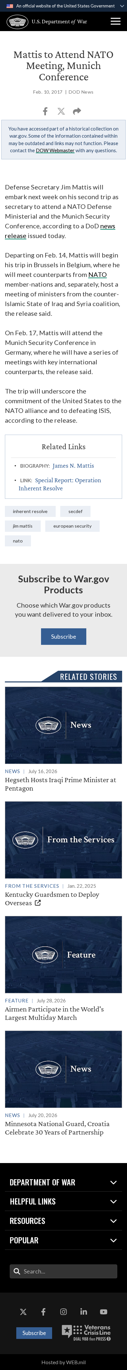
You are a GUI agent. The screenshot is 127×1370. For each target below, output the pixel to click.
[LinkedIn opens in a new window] (84, 1312)
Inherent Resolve (30, 511)
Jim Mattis (23, 526)
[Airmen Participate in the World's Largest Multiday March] (63, 968)
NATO (18, 540)
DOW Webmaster (55, 150)
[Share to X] (61, 113)
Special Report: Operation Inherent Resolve (60, 484)
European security (72, 526)
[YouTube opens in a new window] (103, 1312)
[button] (115, 21)
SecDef (75, 511)
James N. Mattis (73, 465)
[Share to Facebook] (46, 113)
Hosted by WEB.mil (63, 1362)
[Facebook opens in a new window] (43, 1312)
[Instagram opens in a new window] (63, 1312)
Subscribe (63, 636)
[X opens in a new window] (23, 1312)
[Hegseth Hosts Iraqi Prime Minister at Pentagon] (63, 739)
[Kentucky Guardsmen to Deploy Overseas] (63, 854)
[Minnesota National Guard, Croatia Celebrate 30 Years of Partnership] (63, 1083)
